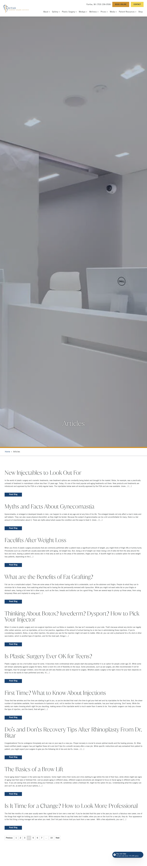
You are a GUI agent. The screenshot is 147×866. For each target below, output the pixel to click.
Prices (103, 12)
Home (7, 452)
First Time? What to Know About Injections (55, 693)
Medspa (82, 12)
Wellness (93, 12)
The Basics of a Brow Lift (34, 769)
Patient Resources (127, 12)
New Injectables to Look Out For (43, 472)
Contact (137, 4)
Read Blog (13, 494)
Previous (9, 838)
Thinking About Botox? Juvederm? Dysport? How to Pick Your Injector (72, 616)
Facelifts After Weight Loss (35, 540)
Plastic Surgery (68, 12)
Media (112, 12)
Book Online (120, 4)
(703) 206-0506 (104, 5)
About (45, 12)
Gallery (55, 12)
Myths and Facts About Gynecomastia (49, 506)
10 (51, 838)
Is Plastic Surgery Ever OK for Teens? (48, 656)
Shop (140, 12)
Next (57, 838)
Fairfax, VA (91, 5)
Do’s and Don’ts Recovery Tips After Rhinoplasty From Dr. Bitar (73, 732)
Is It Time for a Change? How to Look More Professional (71, 806)
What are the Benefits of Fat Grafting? (49, 577)
